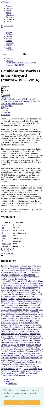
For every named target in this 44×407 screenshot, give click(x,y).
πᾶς (13, 301)
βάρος (18, 360)
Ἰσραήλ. (4, 301)
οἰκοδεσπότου (13, 355)
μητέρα (20, 303)
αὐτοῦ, (14, 296)
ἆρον (8, 366)
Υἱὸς (25, 294)
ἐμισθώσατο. (10, 338)
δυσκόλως (24, 268)
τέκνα (27, 303)
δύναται (24, 279)
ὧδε (31, 334)
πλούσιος (15, 268)
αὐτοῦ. (12, 316)
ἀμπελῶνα (5, 316)
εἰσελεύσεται (33, 268)
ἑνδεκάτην (23, 331)
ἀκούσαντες (12, 277)
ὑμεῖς (14, 292)
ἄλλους (8, 323)
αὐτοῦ (33, 266)
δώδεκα (4, 299)
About (10, 382)
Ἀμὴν (39, 266)
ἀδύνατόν (18, 283)
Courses (9, 6)
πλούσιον (14, 275)
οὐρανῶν (16, 312)
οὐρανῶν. (19, 270)
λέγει (19, 334)
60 (12, 253)
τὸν (41, 314)
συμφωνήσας (21, 316)
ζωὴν (3, 307)
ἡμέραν (17, 318)
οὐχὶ (14, 364)
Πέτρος (26, 285)
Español (9, 41)
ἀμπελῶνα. (8, 340)
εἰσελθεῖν (4, 275)
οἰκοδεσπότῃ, (34, 312)
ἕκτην (16, 329)
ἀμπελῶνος (8, 342)
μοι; (2, 366)
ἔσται (6, 290)
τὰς (23, 299)
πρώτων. (18, 347)
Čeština (9, 34)
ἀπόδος (13, 345)
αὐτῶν (28, 362)
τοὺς (38, 342)
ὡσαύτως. (5, 331)
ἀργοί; (17, 336)
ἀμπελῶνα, (37, 325)
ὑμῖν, (39, 270)
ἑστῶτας (15, 323)
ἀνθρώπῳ (24, 312)
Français (9, 38)
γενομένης (25, 340)
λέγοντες (11, 279)
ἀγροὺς (33, 303)
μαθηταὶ (25, 277)
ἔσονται (37, 307)
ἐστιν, (24, 283)
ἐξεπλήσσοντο (34, 277)
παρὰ (29, 283)
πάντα (40, 283)
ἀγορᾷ (25, 323)
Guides (8, 10)
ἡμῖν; (11, 290)
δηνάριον (10, 353)
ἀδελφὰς (4, 303)
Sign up (4, 26)
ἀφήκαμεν (9, 288)
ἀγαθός (14, 373)
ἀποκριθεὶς (17, 285)
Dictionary (10, 19)
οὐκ (2, 364)
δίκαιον (13, 327)
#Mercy (11, 106)
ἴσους (23, 358)
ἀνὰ (21, 349)
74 (5, 92)
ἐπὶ (40, 294)
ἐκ (2, 318)
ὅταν (14, 294)
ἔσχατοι (10, 310)
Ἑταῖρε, (39, 362)
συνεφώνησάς (29, 364)
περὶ (27, 320)
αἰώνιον (8, 307)
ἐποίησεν (36, 329)
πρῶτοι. (26, 310)
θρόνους (11, 299)
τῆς (22, 360)
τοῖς (22, 266)
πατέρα (12, 303)
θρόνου (4, 296)
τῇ (39, 292)
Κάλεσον (32, 342)
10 (4, 253)
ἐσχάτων (4, 347)
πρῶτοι (3, 310)
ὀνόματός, (12, 305)
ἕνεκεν (39, 303)
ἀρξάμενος (30, 345)
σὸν (13, 366)
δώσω (18, 327)
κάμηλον (19, 272)
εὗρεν (37, 331)
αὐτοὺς (32, 318)
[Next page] (1, 251)
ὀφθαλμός (25, 371)
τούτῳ (33, 366)
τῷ (14, 342)
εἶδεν (3, 323)
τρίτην (32, 320)
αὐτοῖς (35, 281)
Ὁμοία (32, 310)
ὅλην (3, 336)
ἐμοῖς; (15, 371)
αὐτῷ (36, 285)
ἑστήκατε (36, 334)
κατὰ (3, 355)
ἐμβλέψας (14, 281)
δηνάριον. (27, 349)
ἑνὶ (24, 362)
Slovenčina (10, 50)
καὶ (20, 288)
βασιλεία (5, 312)
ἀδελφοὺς (36, 301)
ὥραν (37, 320)
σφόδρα (4, 279)
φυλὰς (34, 299)
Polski (8, 48)
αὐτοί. (19, 353)
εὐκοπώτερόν (6, 272)
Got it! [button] (22, 403)
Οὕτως (25, 373)
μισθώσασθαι (25, 314)
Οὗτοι (31, 355)
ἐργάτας (34, 314)
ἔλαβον (17, 349)
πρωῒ (18, 314)
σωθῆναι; (4, 281)
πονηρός (36, 371)
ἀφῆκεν (23, 301)
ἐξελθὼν (22, 320)
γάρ (36, 310)
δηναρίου (7, 318)
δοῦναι (10, 369)
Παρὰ (40, 281)
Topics (8, 13)
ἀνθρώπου (35, 294)
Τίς (16, 279)
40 (9, 253)
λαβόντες (27, 353)
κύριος (37, 340)
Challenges (10, 15)
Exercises (9, 8)
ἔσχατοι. (27, 375)
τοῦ (33, 275)
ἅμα (13, 314)
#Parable (4, 106)
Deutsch (9, 36)
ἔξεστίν (30, 369)
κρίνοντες (18, 299)
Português (10, 43)
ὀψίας (16, 340)
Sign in (10, 26)
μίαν (2, 358)
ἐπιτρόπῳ (19, 342)
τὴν (2, 270)
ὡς (14, 369)
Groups (9, 17)
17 (13, 249)
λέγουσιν (23, 336)
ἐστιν (14, 272)
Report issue (12, 384)
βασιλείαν (8, 270)
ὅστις (3, 314)
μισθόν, (23, 345)
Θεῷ (36, 283)
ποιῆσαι (4, 371)
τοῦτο (12, 283)
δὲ (8, 266)
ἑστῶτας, (10, 334)
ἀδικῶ (6, 364)
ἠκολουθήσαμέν (28, 288)
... (10, 249)
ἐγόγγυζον (37, 353)
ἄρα (19, 279)
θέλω (26, 366)
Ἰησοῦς (13, 266)
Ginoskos (9, 58)
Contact (11, 379)
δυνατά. (4, 285)
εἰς (40, 268)
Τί (28, 334)
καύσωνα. (5, 362)
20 (7, 253)
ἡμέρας (26, 360)
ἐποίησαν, (13, 358)
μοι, (33, 292)
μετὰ (30, 316)
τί (39, 288)
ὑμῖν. (23, 327)
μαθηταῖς (27, 266)
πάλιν (27, 270)
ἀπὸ (36, 345)
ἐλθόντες (26, 347)
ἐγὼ (9, 373)
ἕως (9, 347)
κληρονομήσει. (18, 307)
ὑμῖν (7, 268)
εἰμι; (19, 373)
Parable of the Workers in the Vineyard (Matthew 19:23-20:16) (21, 64)
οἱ (20, 277)
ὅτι (10, 268)
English (9, 32)
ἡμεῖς (3, 288)
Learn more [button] (9, 396)
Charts (8, 21)
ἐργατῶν (39, 316)
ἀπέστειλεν (24, 318)
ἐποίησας (38, 358)
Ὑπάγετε (15, 325)
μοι (34, 369)
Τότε (11, 285)
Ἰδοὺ (41, 285)
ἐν (37, 292)
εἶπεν (18, 266)
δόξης (9, 296)
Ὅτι (33, 336)
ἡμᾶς (3, 338)
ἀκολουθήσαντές (25, 292)
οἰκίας (28, 301)
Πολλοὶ (28, 307)
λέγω (3, 268)
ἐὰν (6, 327)
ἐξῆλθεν (9, 314)
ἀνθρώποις (5, 283)
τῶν (13, 270)
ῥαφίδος (37, 272)
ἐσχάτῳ (4, 369)
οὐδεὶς (38, 336)
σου (31, 371)
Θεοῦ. (3, 277)
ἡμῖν (33, 358)
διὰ (25, 272)
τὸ (14, 360)
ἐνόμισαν (12, 351)
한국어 (9, 45)
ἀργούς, (31, 323)
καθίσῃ (19, 294)
